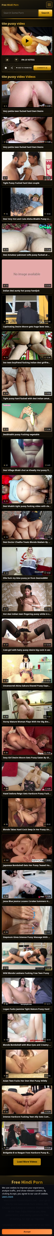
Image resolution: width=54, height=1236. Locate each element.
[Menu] (49, 5)
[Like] (7, 60)
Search (45, 12)
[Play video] (27, 41)
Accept (27, 1232)
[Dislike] (16, 60)
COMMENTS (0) (42, 68)
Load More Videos (27, 1161)
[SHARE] (12, 67)
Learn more (7, 1196)
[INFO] (5, 67)
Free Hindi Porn (10, 4)
